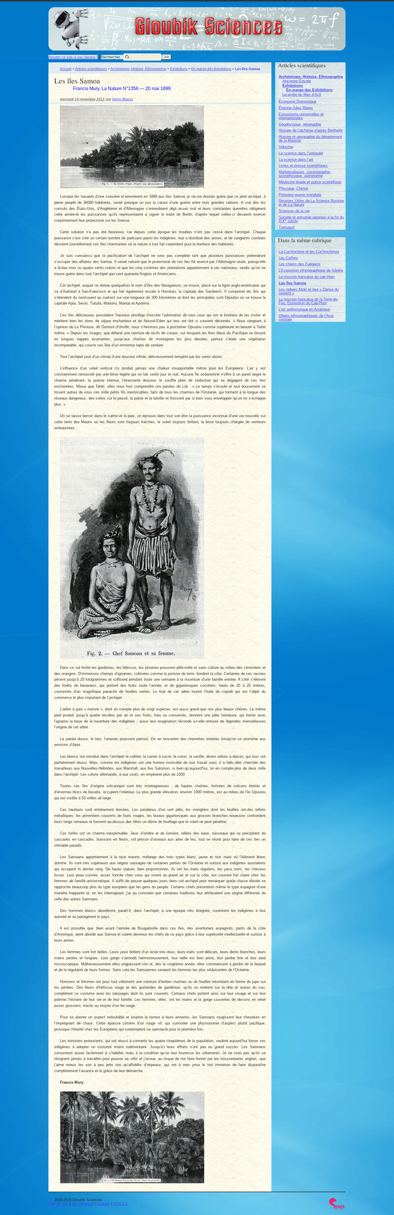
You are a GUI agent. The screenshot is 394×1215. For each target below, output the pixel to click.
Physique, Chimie (293, 188)
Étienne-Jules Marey (296, 108)
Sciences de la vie (294, 211)
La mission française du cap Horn (307, 277)
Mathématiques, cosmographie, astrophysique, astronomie (305, 174)
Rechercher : (111, 57)
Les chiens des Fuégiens (299, 264)
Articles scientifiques (91, 69)
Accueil (66, 69)
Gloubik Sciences (240, 22)
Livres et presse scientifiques (303, 165)
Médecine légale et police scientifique (310, 182)
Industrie (286, 147)
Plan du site (58, 1203)
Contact (103, 1203)
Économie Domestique (297, 101)
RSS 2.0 (120, 1203)
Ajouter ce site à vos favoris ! (73, 57)
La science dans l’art (296, 159)
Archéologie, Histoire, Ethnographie (138, 69)
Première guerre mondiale (300, 195)
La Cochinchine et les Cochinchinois (309, 251)
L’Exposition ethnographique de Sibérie (311, 270)
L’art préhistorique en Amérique (304, 309)
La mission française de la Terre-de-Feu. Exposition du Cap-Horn (308, 301)
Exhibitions (178, 69)
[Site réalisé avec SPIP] (337, 1208)
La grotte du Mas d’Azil (301, 94)
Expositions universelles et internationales (301, 116)
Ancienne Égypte (296, 81)
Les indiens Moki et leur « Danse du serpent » (309, 291)
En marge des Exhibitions (211, 69)
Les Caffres (288, 258)
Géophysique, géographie (300, 124)
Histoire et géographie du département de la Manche (310, 139)
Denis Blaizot (122, 99)
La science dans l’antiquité (301, 153)
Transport (286, 227)
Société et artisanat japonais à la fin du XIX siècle (311, 219)
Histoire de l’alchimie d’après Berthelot (311, 130)
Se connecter (83, 1203)
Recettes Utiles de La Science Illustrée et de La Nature (311, 203)
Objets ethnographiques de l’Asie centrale (306, 317)
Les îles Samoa (292, 283)
